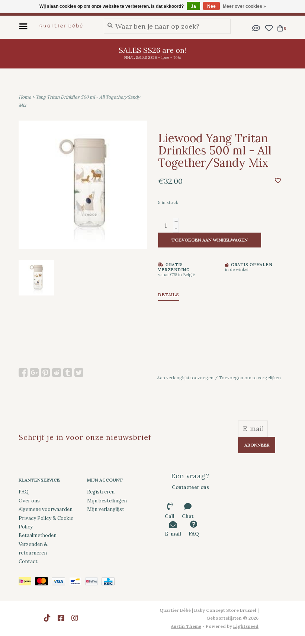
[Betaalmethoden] (27, 582)
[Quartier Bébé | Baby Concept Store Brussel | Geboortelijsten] (64, 26)
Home (25, 97)
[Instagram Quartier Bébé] (74, 618)
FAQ (24, 492)
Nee (211, 6)
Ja (193, 6)
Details (168, 294)
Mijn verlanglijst (105, 509)
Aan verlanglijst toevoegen (185, 377)
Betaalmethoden (38, 535)
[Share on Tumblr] (67, 372)
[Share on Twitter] (78, 372)
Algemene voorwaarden (46, 509)
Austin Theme (186, 626)
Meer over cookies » (244, 6)
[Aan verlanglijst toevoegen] (278, 180)
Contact (28, 561)
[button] (256, 27)
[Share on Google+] (34, 372)
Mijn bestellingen (107, 501)
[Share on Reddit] (56, 372)
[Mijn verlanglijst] (269, 27)
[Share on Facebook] (23, 372)
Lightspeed (246, 626)
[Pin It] (45, 372)
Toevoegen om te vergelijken (250, 377)
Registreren (101, 492)
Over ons (29, 501)
